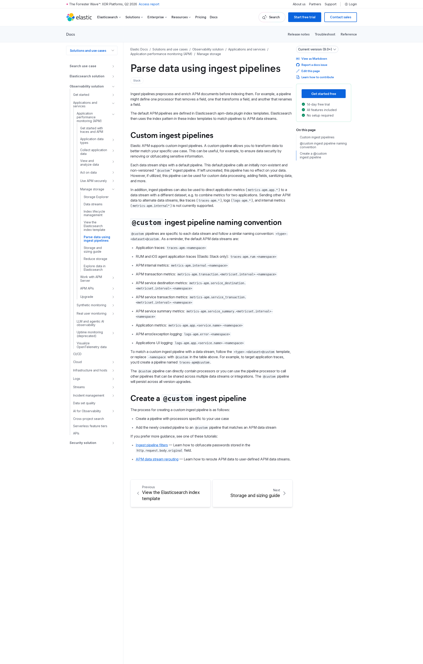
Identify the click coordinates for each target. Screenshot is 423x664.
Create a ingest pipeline (188, 397)
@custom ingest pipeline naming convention (323, 145)
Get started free (323, 93)
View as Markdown (314, 58)
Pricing (200, 17)
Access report (149, 4)
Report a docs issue (314, 65)
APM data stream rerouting (157, 459)
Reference (349, 34)
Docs (213, 17)
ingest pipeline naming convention (206, 221)
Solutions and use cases (88, 50)
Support (330, 4)
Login (353, 4)
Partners (315, 4)
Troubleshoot (325, 34)
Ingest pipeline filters (152, 445)
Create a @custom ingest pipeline (313, 155)
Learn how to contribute (317, 77)
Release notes (299, 34)
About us (299, 4)
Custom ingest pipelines (171, 134)
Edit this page (310, 71)
